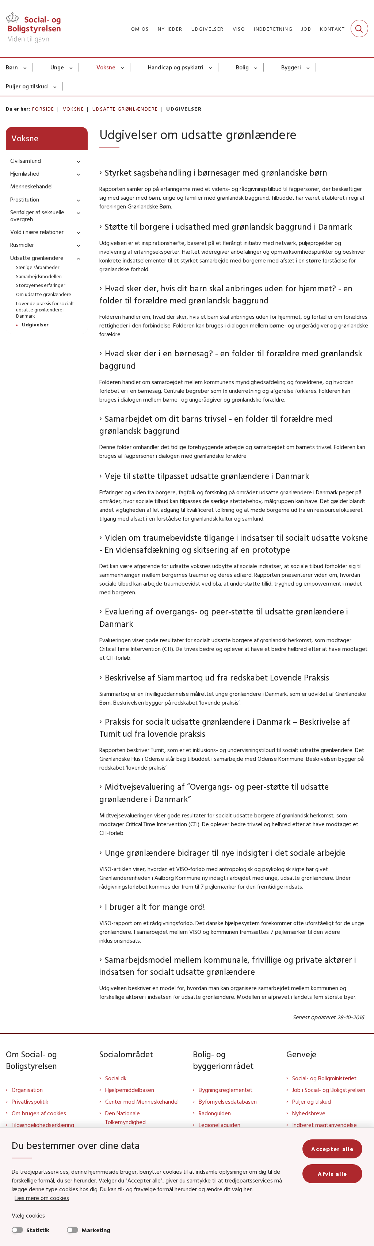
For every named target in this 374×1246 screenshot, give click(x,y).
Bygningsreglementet (225, 1089)
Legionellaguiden (219, 1124)
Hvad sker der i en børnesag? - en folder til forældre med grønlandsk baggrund (230, 359)
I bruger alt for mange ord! (155, 906)
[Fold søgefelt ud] (359, 28)
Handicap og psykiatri (175, 67)
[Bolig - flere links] (256, 67)
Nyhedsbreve (308, 1113)
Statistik (37, 1230)
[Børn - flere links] (25, 67)
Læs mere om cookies (42, 1197)
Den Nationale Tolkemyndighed (125, 1117)
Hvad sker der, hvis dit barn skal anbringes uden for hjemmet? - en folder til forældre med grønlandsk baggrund (225, 294)
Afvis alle (332, 1173)
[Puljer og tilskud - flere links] (55, 86)
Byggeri (291, 67)
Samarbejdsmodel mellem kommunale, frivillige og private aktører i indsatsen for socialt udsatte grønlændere (227, 965)
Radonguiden (215, 1113)
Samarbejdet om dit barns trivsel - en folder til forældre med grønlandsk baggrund (215, 424)
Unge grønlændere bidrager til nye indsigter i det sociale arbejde (225, 852)
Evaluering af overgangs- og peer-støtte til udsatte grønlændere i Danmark (223, 617)
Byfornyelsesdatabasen (228, 1101)
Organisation (27, 1089)
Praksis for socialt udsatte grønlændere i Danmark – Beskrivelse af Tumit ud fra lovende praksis (224, 727)
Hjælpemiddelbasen (129, 1089)
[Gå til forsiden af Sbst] (30, 28)
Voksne (105, 67)
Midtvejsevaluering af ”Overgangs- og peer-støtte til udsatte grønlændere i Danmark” (214, 792)
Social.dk (115, 1078)
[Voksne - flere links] (122, 67)
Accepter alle (332, 1149)
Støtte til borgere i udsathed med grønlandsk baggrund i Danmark (228, 226)
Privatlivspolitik (30, 1101)
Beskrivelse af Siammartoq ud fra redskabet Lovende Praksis (217, 677)
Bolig (242, 67)
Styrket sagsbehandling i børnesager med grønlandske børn (216, 172)
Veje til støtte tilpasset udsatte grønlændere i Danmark (207, 476)
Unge (57, 67)
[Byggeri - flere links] (308, 67)
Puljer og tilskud (27, 86)
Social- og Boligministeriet (324, 1078)
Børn (12, 67)
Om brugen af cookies (39, 1113)
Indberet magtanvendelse (324, 1124)
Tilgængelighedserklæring (43, 1124)
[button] (76, 161)
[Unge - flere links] (71, 67)
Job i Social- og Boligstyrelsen (328, 1089)
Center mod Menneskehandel (142, 1101)
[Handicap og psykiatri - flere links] (210, 67)
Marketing (95, 1230)
